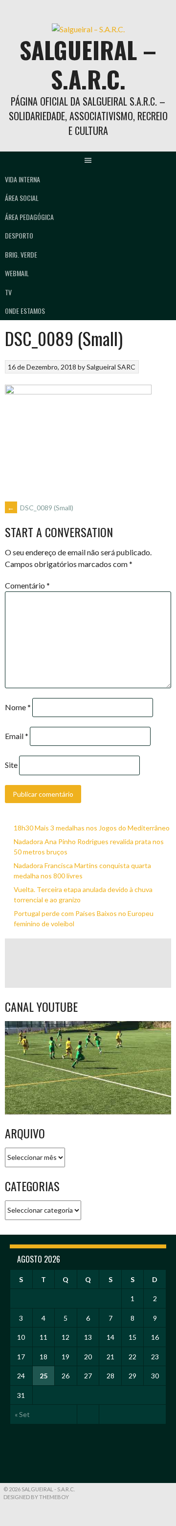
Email (16, 736)
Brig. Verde (21, 254)
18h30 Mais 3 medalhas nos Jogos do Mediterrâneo (92, 828)
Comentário (27, 585)
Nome (18, 707)
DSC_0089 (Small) (40, 507)
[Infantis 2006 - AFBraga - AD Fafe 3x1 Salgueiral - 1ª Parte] (88, 1067)
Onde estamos (25, 310)
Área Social (22, 198)
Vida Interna (22, 179)
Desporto (19, 235)
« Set (22, 1414)
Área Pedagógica (29, 217)
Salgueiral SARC (111, 367)
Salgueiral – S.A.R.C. (88, 64)
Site (11, 764)
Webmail (17, 273)
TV (8, 292)
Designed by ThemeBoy (36, 1497)
